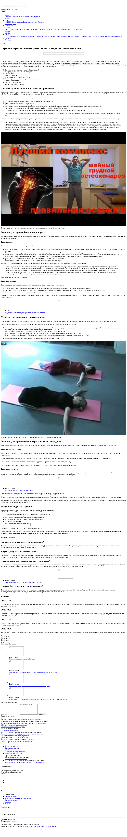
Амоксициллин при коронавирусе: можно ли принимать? (24, 762)
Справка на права (11, 800)
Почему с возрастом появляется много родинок (17, 741)
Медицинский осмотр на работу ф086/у (18, 798)
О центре (8, 17)
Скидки (7, 33)
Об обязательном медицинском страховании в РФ (66, 36)
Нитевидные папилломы (9, 730)
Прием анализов (17, 22)
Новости (8, 38)
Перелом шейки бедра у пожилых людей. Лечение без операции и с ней (33, 672)
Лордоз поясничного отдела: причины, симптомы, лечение (25, 313)
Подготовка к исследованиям (15, 36)
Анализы (8, 31)
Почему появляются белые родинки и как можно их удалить (21, 734)
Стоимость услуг (10, 24)
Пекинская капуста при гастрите (16, 759)
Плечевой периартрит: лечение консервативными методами (29, 686)
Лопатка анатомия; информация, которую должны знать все (21, 719)
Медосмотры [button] (9, 25)
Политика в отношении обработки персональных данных (102, 36)
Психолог (41, 22)
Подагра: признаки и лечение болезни (22, 659)
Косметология (28, 22)
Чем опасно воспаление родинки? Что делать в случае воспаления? (23, 723)
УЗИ (6, 22)
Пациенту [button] (8, 34)
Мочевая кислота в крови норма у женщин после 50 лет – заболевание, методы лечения (38, 699)
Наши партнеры (34, 17)
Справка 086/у (77, 29)
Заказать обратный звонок (10, 9)
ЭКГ (9, 22)
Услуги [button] (7, 20)
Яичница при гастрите (12, 748)
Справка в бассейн (11, 796)
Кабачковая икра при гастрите (15, 751)
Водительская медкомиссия (14, 29)
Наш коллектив (24, 17)
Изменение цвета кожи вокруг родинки (14, 737)
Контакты (8, 40)
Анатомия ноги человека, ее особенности (19, 490)
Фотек (35, 22)
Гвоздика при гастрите (12, 755)
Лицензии (14, 17)
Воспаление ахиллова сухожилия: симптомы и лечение (23, 582)
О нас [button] (7, 15)
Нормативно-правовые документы (37, 36)
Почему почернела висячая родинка (13, 727)
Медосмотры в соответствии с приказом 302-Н (56, 29)
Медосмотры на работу (31, 29)
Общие (7, 27)
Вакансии (8, 18)
